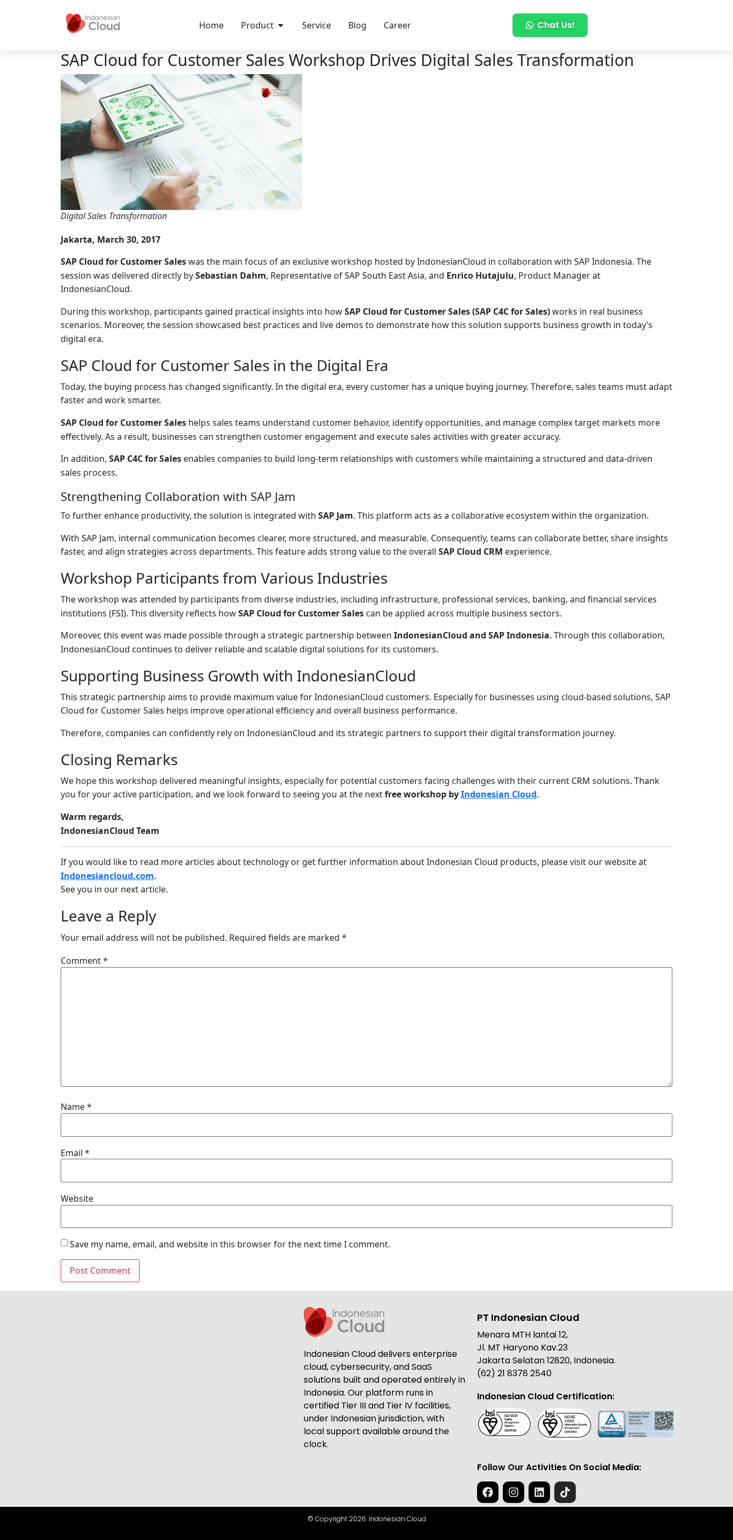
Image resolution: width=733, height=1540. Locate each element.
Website (77, 1198)
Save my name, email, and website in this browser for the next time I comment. (230, 1244)
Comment (84, 960)
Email (75, 1153)
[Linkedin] (539, 1492)
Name (76, 1106)
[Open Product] (280, 25)
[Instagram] (513, 1492)
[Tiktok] (565, 1492)
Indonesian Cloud (499, 794)
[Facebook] (488, 1492)
